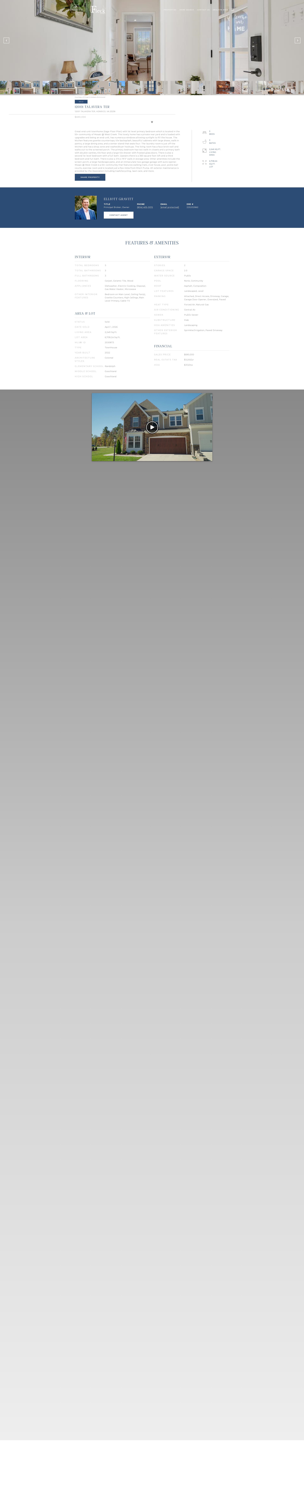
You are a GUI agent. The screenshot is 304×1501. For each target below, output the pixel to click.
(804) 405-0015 (145, 207)
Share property (90, 177)
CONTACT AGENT (118, 215)
